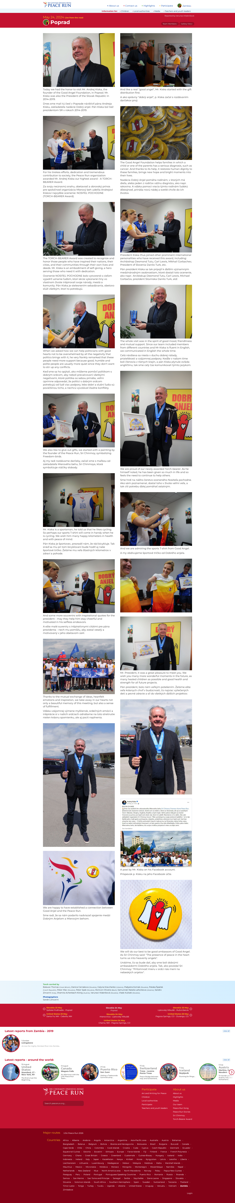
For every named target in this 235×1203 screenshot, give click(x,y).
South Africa (100, 1182)
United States (135, 1186)
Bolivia (103, 1144)
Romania (158, 1174)
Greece (104, 1155)
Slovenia (67, 1182)
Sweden (147, 1182)
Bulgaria (163, 1144)
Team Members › (170, 24)
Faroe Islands (133, 1151)
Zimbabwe (68, 1189)
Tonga (81, 1186)
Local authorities (142, 11)
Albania (76, 1140)
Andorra (87, 1140)
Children (125, 11)
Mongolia (127, 1167)
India (180, 1155)
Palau (158, 1170)
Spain (137, 1182)
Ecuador (187, 1148)
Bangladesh (69, 1144)
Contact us (131, 6)
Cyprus (145, 1148)
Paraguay (67, 1174)
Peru (78, 1174)
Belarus (82, 1144)
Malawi (126, 1163)
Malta (159, 1163)
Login (189, 1193)
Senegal (117, 1178)
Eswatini (98, 1151)
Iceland (171, 1155)
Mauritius (67, 1167)
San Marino (78, 1178)
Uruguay (149, 1186)
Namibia (170, 1167)
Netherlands (69, 1170)
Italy (88, 1159)
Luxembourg (98, 1163)
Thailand (184, 1182)
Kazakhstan (108, 1159)
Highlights (149, 6)
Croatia (126, 1148)
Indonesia (68, 1159)
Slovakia (180, 1178)
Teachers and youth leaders (178, 11)
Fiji (145, 1151)
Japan (96, 1159)
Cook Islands (113, 1148)
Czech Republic (159, 1148)
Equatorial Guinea (72, 1151)
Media (157, 11)
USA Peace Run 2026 (73, 1133)
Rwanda (180, 1174)
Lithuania (84, 1163)
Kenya (120, 1159)
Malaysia (137, 1163)
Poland (87, 1174)
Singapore (167, 1178)
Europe (120, 1151)
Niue (96, 1170)
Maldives (148, 1163)
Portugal (98, 1174)
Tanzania (172, 1182)
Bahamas (177, 1140)
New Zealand (84, 1170)
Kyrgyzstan (151, 1159)
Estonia (87, 1151)
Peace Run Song (181, 1108)
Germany (67, 1155)
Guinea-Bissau (145, 1155)
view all (226, 1031)
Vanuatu (161, 1186)
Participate (167, 6)
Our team (177, 1104)
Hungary (160, 1155)
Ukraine (122, 1186)
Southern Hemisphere (120, 1182)
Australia (154, 1140)
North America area (111, 1170)
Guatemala (129, 1155)
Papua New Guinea (173, 1170)
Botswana (142, 1144)
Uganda (111, 1186)
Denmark (175, 1148)
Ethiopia (110, 1151)
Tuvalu (100, 1186)
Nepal (181, 1167)
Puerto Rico (145, 1174)
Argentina (123, 1140)
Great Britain (91, 1155)
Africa (66, 1140)
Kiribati (130, 1159)
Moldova (104, 1167)
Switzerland (159, 1182)
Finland (153, 1151)
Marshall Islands (173, 1163)
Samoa (66, 1178)
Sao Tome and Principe (98, 1178)
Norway (148, 1170)
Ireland (79, 1159)
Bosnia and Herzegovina (122, 1144)
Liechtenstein (69, 1163)
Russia (169, 1174)
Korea (140, 1159)
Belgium (93, 1144)
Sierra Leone (153, 1178)
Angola (97, 1140)
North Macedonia (132, 1170)
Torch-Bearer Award (182, 1119)
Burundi (175, 1144)
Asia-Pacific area (139, 1140)
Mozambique (156, 1167)
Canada (186, 1144)
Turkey (90, 1186)
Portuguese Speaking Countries (121, 1174)
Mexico (79, 1167)
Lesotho (173, 1159)
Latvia (163, 1159)
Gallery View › (187, 24)
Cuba (136, 1148)
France (163, 1151)
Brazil (153, 1144)
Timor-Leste (69, 1186)
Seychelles (139, 1178)
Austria (165, 1140)
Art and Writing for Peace (154, 1093)
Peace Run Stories (181, 1112)
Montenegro (141, 1167)
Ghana (78, 1155)
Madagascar (113, 1163)
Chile (80, 1148)
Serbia (127, 1178)
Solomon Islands (83, 1182)
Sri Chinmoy (179, 1115)
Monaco (115, 1167)
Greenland (116, 1155)
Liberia (183, 1159)
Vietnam (172, 1186)
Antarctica (109, 1140)
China (89, 1148)
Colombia (99, 1148)
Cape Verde (68, 1148)
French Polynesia (178, 1151)
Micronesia (91, 1167)
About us (114, 6)
